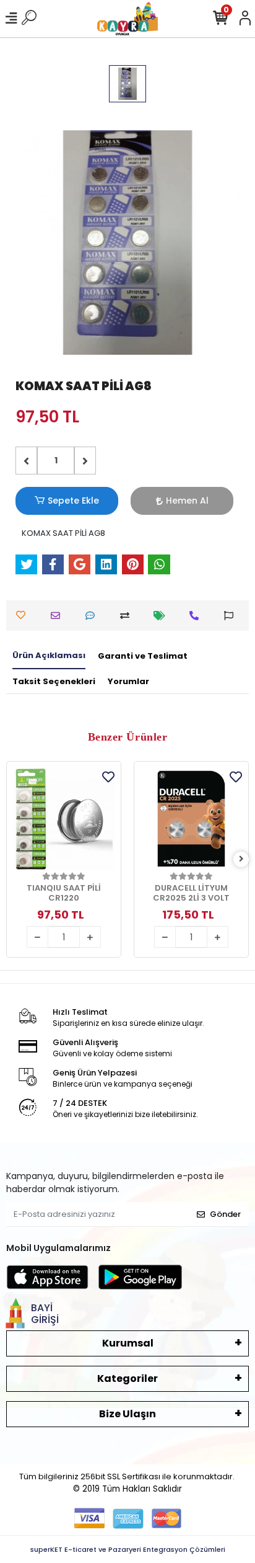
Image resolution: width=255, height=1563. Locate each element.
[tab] (48, 656)
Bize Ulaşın (127, 1414)
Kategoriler (127, 1378)
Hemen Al (187, 500)
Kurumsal (127, 1343)
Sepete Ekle (73, 500)
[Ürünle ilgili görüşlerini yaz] (93, 615)
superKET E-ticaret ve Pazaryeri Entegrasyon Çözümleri (127, 1549)
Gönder (225, 1214)
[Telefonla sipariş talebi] (197, 615)
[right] (241, 859)
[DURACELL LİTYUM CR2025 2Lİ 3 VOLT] (191, 819)
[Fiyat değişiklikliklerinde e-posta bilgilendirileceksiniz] (162, 615)
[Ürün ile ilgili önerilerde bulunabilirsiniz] (232, 615)
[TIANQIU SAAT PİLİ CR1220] (64, 819)
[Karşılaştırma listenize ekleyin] (128, 615)
